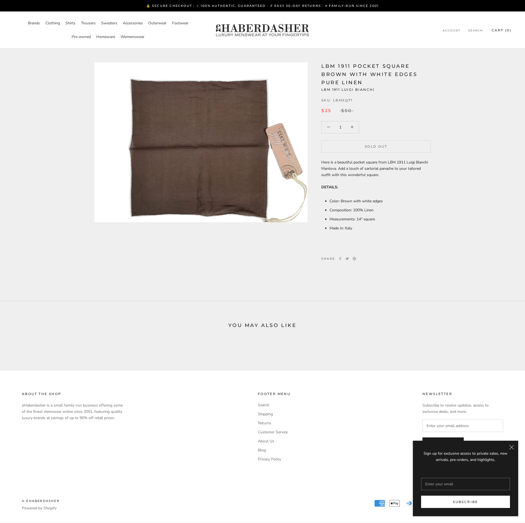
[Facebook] (340, 258)
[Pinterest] (354, 258)
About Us (266, 441)
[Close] (511, 447)
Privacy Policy (269, 459)
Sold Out (376, 146)
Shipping (265, 414)
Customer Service (273, 432)
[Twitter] (347, 258)
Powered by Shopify (39, 508)
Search (475, 30)
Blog (262, 450)
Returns (264, 423)
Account (451, 30)
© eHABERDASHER (41, 501)
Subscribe (465, 502)
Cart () (501, 30)
